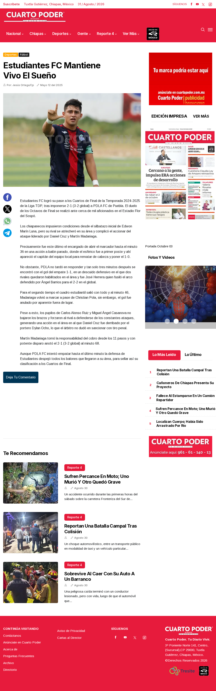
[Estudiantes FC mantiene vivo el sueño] (72, 140)
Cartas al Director (69, 637)
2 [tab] (176, 241)
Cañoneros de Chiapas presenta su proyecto (185, 385)
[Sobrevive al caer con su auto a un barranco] (30, 582)
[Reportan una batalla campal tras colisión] (30, 532)
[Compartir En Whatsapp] (7, 224)
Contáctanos (12, 635)
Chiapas (36, 34)
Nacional (13, 34)
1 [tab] (167, 241)
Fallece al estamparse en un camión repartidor (185, 398)
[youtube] (197, 4)
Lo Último (193, 354)
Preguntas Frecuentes (18, 656)
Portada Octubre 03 (159, 246)
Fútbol (24, 54)
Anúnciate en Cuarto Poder (22, 642)
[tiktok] (210, 4)
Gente (82, 34)
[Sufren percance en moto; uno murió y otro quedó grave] (30, 483)
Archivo (8, 663)
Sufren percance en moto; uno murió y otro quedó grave (96, 478)
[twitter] (203, 4)
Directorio (10, 669)
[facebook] (191, 4)
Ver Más (129, 34)
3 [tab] (185, 241)
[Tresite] (182, 671)
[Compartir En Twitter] (7, 212)
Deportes (60, 34)
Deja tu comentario (21, 377)
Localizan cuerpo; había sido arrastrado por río (179, 423)
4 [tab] (193, 241)
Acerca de (10, 649)
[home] (34, 17)
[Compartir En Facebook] (7, 200)
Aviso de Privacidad (71, 631)
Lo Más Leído (164, 354)
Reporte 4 (105, 34)
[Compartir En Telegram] (7, 236)
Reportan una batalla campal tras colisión (184, 372)
